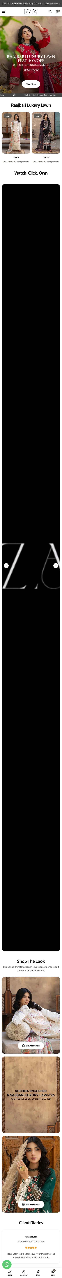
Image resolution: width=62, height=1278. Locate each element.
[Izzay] (31, 12)
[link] (47, 1260)
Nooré (46, 157)
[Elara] (10, 1270)
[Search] (50, 11)
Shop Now (31, 84)
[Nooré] (46, 133)
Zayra (16, 157)
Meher (19, 1263)
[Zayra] (16, 133)
